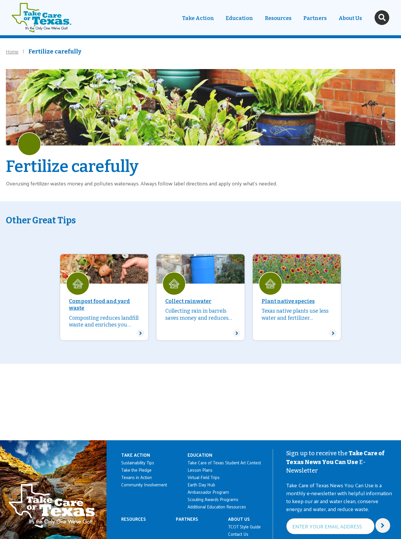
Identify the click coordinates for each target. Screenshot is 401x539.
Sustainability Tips (137, 462)
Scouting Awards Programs (213, 499)
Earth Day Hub (201, 484)
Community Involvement (144, 484)
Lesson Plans (200, 470)
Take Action (198, 18)
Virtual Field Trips (204, 477)
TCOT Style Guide (244, 526)
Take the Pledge (136, 470)
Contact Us (238, 534)
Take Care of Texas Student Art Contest (224, 462)
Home (12, 51)
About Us (350, 18)
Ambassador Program (208, 492)
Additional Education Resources (217, 506)
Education (239, 18)
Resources (278, 18)
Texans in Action (136, 477)
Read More (104, 297)
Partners (315, 18)
